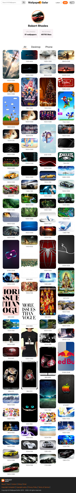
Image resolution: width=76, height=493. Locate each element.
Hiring (20, 484)
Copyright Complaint (8, 487)
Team (8, 484)
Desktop (36, 46)
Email (24, 484)
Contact (14, 484)
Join (65, 2)
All (25, 46)
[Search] (24, 2)
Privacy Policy (32, 487)
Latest (58, 2)
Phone (48, 46)
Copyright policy (21, 487)
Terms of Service (43, 487)
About (3, 484)
